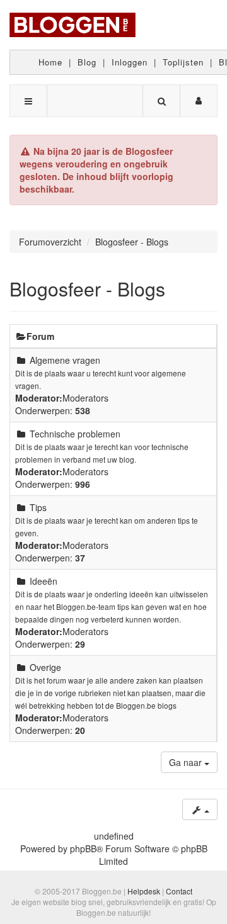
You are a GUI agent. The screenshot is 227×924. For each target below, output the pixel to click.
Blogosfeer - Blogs (87, 288)
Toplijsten (183, 62)
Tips (38, 507)
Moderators (85, 398)
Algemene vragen (65, 360)
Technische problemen (75, 433)
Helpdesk (143, 891)
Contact (179, 891)
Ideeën (43, 581)
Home (50, 62)
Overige (45, 667)
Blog (87, 62)
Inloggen (130, 62)
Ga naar (186, 762)
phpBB (83, 848)
